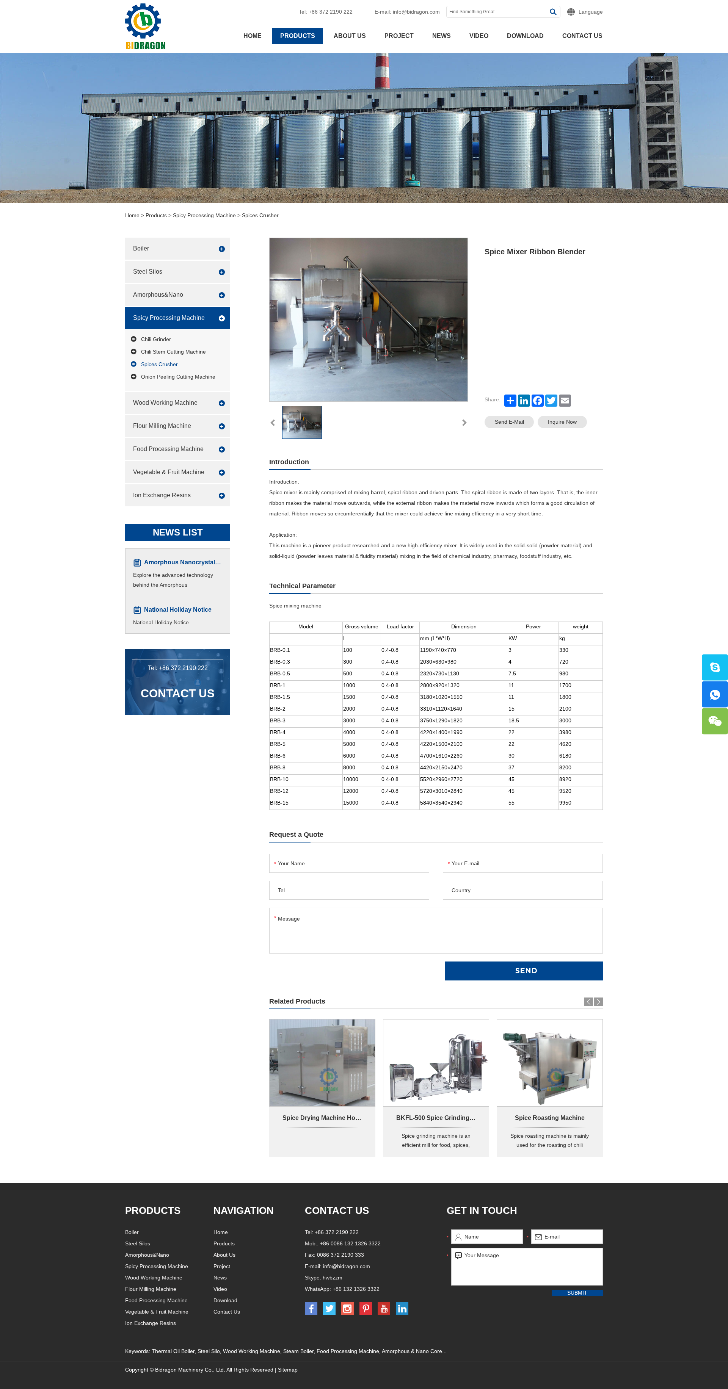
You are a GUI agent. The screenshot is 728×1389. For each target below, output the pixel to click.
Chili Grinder (156, 339)
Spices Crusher (260, 215)
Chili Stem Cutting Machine (173, 352)
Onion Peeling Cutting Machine (178, 377)
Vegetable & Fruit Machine (168, 472)
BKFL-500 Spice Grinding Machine (445, 1118)
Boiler (141, 248)
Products (297, 36)
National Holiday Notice (178, 609)
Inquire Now (562, 422)
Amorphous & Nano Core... (414, 1351)
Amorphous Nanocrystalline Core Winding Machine (218, 562)
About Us (350, 36)
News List (178, 532)
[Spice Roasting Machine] (549, 1062)
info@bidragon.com (416, 12)
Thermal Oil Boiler (173, 1351)
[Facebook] (537, 401)
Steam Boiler (298, 1351)
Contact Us (582, 36)
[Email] (565, 401)
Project (399, 36)
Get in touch (482, 1210)
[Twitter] (551, 401)
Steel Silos (147, 271)
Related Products (297, 1001)
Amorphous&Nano (158, 294)
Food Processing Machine (168, 449)
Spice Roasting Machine (550, 1118)
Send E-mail (509, 422)
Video (478, 36)
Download (525, 36)
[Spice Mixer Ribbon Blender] (302, 422)
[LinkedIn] (524, 401)
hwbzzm (332, 1278)
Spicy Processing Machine (204, 215)
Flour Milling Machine (162, 426)
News (441, 36)
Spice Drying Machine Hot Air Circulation (341, 1118)
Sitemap (288, 1370)
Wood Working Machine (165, 402)
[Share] (510, 401)
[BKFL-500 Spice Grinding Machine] (436, 1063)
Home (252, 36)
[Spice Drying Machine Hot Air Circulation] (322, 1062)
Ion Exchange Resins (162, 495)
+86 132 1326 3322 (356, 1289)
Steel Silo (209, 1351)
